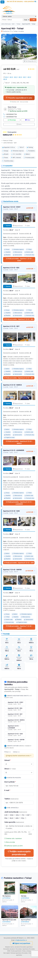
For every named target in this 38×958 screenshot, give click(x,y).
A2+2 (6, 77)
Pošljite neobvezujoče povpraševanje (20, 853)
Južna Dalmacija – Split (8, 24)
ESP (28, 815)
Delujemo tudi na (9, 947)
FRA (6, 818)
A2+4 (5, 79)
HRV (17, 818)
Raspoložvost (19, 225)
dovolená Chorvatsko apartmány (23, 947)
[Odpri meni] (2, 1)
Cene (28, 225)
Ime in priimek (10, 782)
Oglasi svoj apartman (22, 943)
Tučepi (18, 24)
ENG (12, 815)
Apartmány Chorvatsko (21, 953)
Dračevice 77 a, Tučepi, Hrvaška (13, 31)
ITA (23, 815)
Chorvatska (19, 949)
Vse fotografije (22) (31, 61)
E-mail (7, 790)
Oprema (8, 225)
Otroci (10, 769)
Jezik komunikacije (15, 812)
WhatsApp (12, 120)
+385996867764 (11, 114)
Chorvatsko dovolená (9, 949)
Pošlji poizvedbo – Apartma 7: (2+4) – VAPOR (20, 627)
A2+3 (20, 77)
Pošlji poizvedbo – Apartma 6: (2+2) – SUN (20, 562)
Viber (28, 120)
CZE (6, 815)
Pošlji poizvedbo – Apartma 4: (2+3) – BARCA (20, 442)
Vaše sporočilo (14, 822)
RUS (11, 818)
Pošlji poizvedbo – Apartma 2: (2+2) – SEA (20, 319)
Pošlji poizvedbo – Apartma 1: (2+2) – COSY (20, 259)
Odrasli (7, 760)
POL (23, 818)
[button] (19, 134)
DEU (18, 815)
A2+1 (24, 77)
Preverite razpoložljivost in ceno (20, 98)
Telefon (11, 799)
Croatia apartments (16, 951)
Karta (19, 124)
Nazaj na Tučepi (7, 140)
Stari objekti (6, 953)
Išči (33, 19)
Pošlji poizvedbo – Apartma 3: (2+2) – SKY (20, 378)
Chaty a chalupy (26, 951)
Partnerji (13, 953)
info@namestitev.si (21, 940)
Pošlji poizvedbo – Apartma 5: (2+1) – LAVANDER (20, 503)
